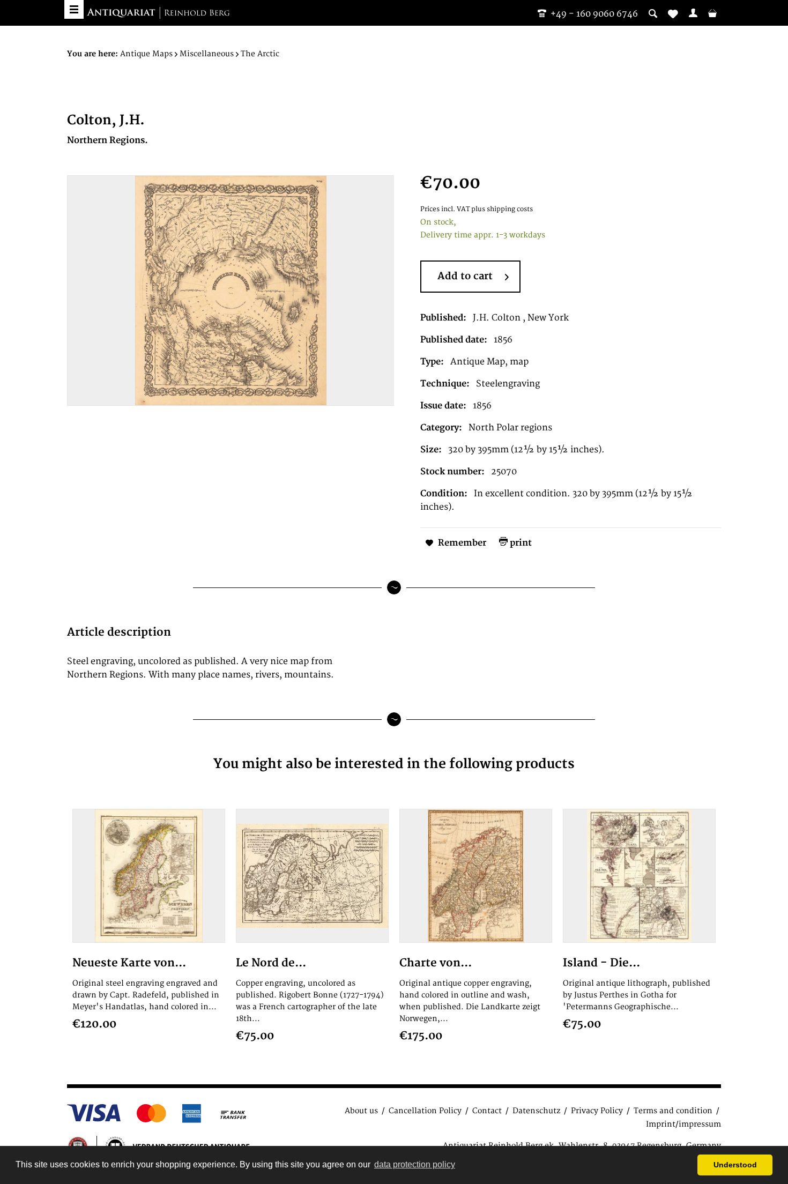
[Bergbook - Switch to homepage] (158, 13)
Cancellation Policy (425, 1110)
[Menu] (74, 9)
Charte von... (435, 963)
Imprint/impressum (683, 1124)
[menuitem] (693, 13)
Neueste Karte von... (129, 963)
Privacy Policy (597, 1110)
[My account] (693, 13)
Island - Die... (601, 963)
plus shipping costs (502, 209)
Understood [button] (735, 1164)
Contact (487, 1110)
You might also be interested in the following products (394, 764)
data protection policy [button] (414, 1164)
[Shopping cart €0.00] (712, 13)
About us (361, 1110)
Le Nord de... (271, 963)
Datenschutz (536, 1110)
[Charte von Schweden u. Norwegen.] (475, 876)
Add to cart (465, 276)
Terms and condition (673, 1110)
